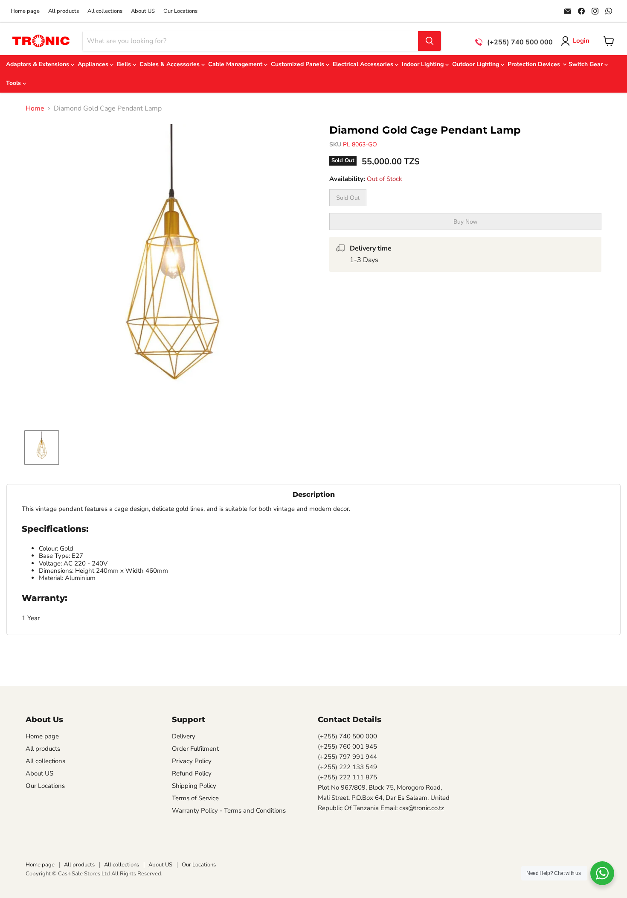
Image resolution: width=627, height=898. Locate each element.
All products (63, 11)
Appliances (94, 64)
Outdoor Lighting (476, 64)
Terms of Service (195, 798)
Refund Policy (192, 773)
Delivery (183, 736)
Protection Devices (535, 64)
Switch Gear (586, 64)
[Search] (429, 41)
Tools (14, 83)
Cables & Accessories (170, 64)
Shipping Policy (194, 785)
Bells (125, 64)
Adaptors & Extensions (38, 64)
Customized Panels (298, 64)
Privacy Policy (192, 761)
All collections (104, 11)
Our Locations (180, 11)
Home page (25, 11)
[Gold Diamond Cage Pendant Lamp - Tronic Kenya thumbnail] (41, 447)
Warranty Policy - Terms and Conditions (229, 810)
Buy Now (465, 221)
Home (35, 108)
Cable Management (236, 64)
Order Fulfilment (195, 748)
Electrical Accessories (364, 64)
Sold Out (348, 197)
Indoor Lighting (423, 64)
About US (143, 11)
